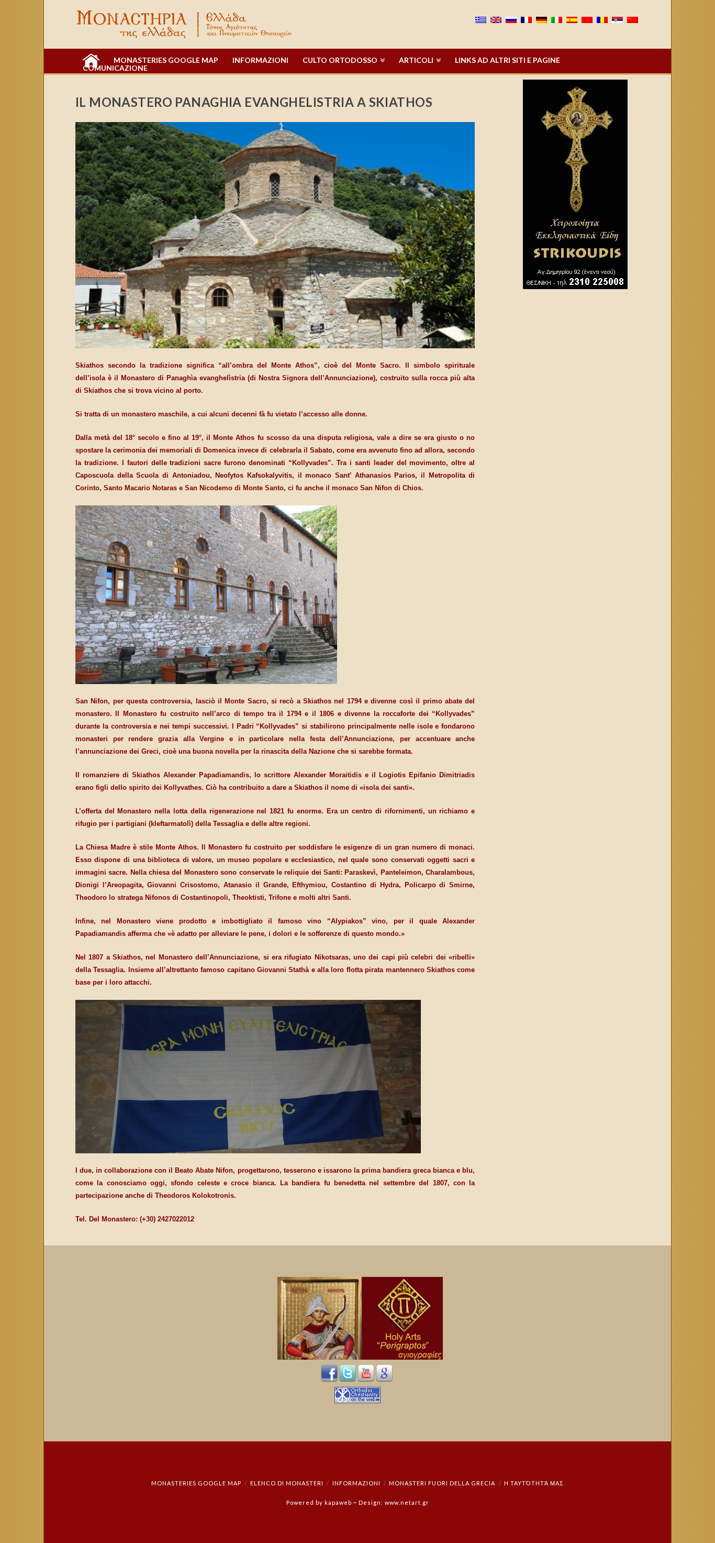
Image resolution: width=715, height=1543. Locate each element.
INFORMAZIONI (356, 1483)
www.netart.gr (407, 1502)
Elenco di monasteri (286, 1483)
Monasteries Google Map (196, 1483)
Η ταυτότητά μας (534, 1483)
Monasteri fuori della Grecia (442, 1483)
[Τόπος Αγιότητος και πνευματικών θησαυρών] (185, 24)
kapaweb (338, 1502)
